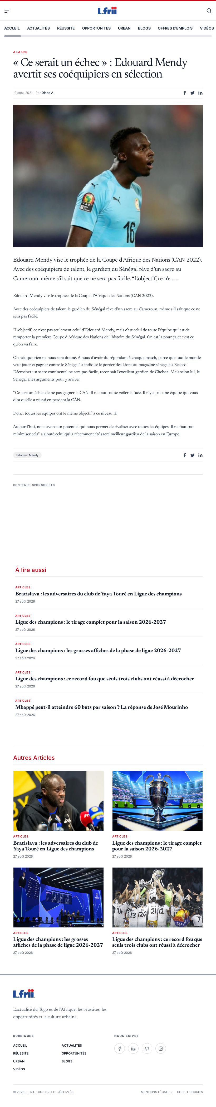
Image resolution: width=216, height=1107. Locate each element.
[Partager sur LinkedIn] (200, 92)
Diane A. (48, 93)
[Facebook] (119, 1048)
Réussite (66, 28)
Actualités (38, 28)
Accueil (12, 28)
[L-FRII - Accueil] (108, 11)
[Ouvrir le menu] (9, 11)
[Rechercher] (206, 11)
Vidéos (207, 28)
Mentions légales (156, 1092)
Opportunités (96, 28)
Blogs (144, 28)
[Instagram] (160, 1048)
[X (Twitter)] (147, 1048)
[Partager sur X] (192, 92)
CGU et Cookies (190, 1092)
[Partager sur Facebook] (184, 92)
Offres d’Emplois (175, 28)
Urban (124, 28)
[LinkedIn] (133, 1048)
